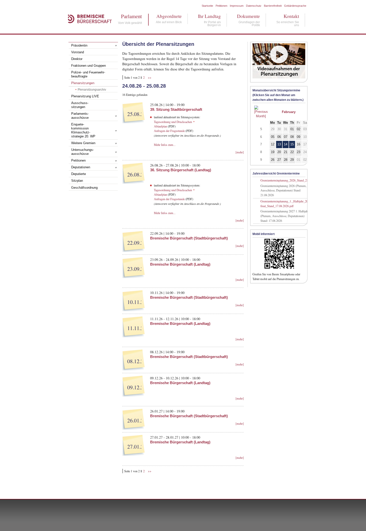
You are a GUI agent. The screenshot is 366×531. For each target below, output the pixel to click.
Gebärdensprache (295, 5)
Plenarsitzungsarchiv (92, 89)
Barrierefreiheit (273, 5)
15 (292, 144)
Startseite (207, 5)
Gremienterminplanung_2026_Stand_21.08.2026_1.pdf (293, 180)
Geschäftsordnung (84, 187)
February (289, 112)
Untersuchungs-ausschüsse (82, 152)
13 (279, 144)
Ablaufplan (160, 126)
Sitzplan (77, 180)
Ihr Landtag (209, 16)
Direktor (76, 59)
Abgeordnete (169, 16)
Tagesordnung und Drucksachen (173, 122)
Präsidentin (79, 45)
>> (149, 77)
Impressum (237, 5)
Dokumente (248, 16)
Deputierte (78, 174)
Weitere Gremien (83, 143)
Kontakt (287, 16)
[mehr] (240, 152)
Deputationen (80, 167)
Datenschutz (253, 5)
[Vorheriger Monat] (261, 116)
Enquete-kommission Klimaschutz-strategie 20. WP (83, 130)
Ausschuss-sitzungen (79, 105)
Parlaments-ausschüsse (80, 115)
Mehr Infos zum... (165, 145)
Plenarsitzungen (82, 83)
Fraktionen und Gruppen (88, 65)
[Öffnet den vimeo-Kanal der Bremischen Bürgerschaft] (278, 79)
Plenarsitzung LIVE (85, 96)
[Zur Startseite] (87, 28)
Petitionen (221, 5)
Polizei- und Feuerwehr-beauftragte (88, 74)
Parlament (130, 16)
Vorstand (77, 52)
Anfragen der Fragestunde (169, 131)
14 (285, 144)
